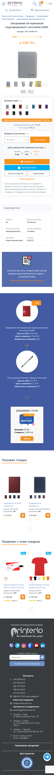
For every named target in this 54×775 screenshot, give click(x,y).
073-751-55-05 (19, 693)
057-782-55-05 (19, 682)
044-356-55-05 (19, 679)
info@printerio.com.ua (22, 703)
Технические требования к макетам (27, 280)
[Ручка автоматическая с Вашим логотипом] (27, 361)
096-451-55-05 (19, 689)
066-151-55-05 (19, 686)
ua (46, 3)
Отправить (42, 657)
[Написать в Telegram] (47, 757)
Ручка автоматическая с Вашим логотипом (27, 378)
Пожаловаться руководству (27, 663)
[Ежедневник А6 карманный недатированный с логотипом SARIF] (8, 84)
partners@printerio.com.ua (24, 710)
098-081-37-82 (19, 696)
